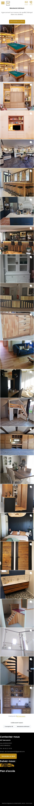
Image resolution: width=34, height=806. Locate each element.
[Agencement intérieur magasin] (17, 153)
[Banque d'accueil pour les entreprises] (17, 297)
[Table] (17, 469)
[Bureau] (17, 699)
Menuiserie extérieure (23, 726)
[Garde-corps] (17, 642)
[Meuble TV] (17, 96)
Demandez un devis (17, 21)
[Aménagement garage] (17, 441)
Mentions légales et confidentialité (11, 803)
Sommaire (29, 803)
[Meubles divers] (17, 268)
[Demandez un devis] (26, 3)
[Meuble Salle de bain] (17, 584)
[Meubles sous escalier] (17, 326)
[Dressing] (17, 125)
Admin (23, 803)
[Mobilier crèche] (17, 613)
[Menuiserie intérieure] (17, 39)
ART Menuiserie (21, 716)
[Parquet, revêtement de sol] (17, 354)
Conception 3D (9, 726)
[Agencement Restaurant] (17, 240)
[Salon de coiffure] (17, 182)
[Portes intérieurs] (17, 556)
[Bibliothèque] (17, 67)
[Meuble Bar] (17, 498)
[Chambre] (17, 527)
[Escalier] (17, 670)
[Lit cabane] (17, 412)
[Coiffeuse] (17, 383)
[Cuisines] (17, 211)
